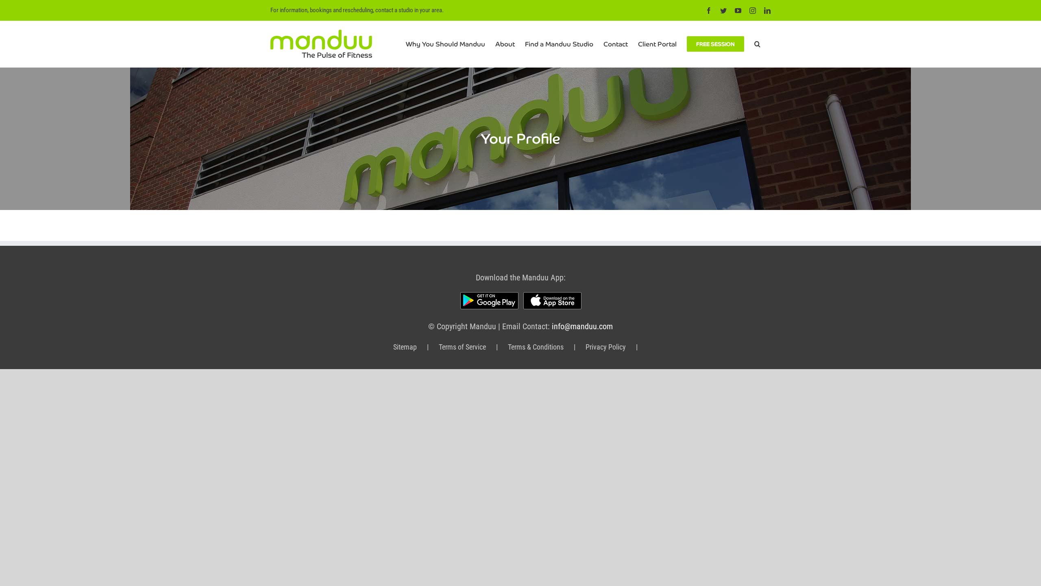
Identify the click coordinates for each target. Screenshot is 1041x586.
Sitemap (405, 347)
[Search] (757, 44)
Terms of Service (462, 347)
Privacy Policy (606, 347)
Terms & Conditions (536, 347)
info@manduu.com (582, 326)
